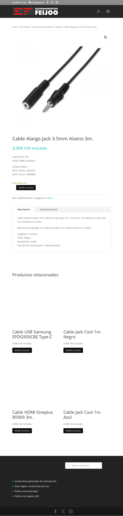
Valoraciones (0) (48, 209)
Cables (58, 26)
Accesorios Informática (43, 26)
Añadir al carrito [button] (22, 350)
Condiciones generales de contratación (35, 481)
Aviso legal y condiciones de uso (32, 486)
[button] (105, 37)
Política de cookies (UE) (27, 496)
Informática (24, 26)
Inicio (14, 26)
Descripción (23, 209)
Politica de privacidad (26, 491)
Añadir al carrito (25, 187)
